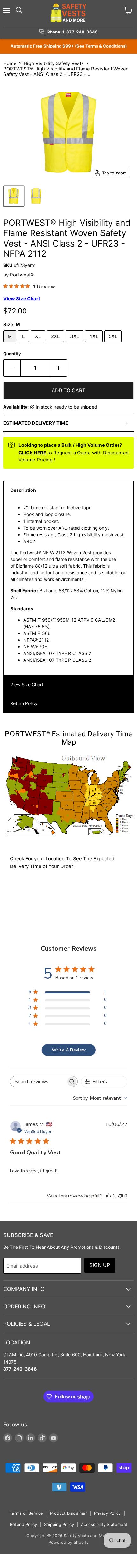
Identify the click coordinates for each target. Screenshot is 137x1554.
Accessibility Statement (104, 1524)
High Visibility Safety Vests (54, 63)
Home (10, 63)
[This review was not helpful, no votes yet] (120, 1195)
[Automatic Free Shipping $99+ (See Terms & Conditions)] (68, 46)
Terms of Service (26, 1513)
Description (23, 490)
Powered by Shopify (68, 1542)
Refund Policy (23, 1524)
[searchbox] (38, 1081)
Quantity (12, 353)
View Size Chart (26, 684)
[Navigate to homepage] (68, 12)
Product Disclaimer (68, 1513)
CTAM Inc (13, 1354)
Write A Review (69, 1050)
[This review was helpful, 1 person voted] (108, 1195)
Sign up (100, 1265)
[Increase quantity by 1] (58, 368)
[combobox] (100, 1098)
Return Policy (24, 703)
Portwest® (22, 275)
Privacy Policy (107, 1513)
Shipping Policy (59, 1524)
